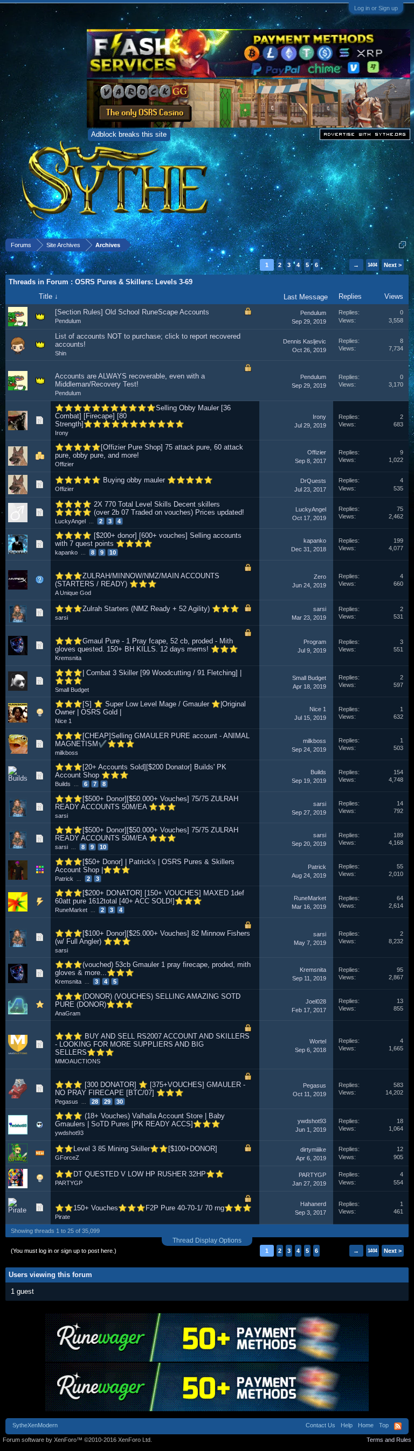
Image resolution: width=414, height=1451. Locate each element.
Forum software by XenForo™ (77, 1439)
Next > (393, 265)
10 (112, 552)
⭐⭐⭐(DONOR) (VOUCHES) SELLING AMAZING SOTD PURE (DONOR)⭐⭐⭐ (147, 1000)
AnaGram (67, 1013)
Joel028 (316, 1001)
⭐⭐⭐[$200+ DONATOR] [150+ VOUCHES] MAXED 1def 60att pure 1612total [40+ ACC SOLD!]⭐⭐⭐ (149, 897)
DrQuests (313, 481)
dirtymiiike (313, 1149)
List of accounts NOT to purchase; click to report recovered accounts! (147, 340)
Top (384, 1425)
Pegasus (66, 1101)
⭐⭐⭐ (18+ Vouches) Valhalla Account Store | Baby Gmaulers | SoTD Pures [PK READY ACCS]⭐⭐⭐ (140, 1120)
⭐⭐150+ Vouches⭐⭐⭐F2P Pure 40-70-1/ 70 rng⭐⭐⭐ (153, 1208)
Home (366, 1425)
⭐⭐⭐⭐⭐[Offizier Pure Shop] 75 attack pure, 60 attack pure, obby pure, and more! (149, 451)
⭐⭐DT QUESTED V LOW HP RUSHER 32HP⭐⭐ (139, 1174)
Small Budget (72, 689)
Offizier (64, 464)
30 (119, 1101)
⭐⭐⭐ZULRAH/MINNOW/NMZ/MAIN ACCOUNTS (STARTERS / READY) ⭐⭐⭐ (137, 580)
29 (107, 1101)
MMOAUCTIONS (77, 1061)
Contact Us (320, 1425)
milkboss (66, 752)
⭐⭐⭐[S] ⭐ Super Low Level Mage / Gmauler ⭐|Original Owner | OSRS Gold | (150, 708)
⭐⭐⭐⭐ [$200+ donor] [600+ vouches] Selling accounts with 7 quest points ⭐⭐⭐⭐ (148, 539)
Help (347, 1425)
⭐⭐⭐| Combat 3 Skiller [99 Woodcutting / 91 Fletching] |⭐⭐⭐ (148, 677)
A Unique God (73, 593)
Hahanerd (313, 1204)
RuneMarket (71, 910)
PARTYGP (68, 1183)
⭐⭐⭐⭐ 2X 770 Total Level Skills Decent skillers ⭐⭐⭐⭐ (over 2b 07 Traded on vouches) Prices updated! (149, 508)
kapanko (66, 552)
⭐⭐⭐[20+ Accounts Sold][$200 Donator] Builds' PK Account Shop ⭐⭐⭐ (140, 771)
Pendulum (68, 321)
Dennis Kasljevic (304, 341)
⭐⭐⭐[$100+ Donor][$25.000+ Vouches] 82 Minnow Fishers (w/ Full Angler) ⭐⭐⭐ (152, 937)
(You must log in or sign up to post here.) (63, 1250)
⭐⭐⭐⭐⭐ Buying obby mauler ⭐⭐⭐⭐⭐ (134, 480)
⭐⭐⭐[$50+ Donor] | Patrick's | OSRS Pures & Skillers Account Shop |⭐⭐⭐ (144, 866)
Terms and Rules (389, 1439)
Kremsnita (68, 658)
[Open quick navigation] (402, 244)
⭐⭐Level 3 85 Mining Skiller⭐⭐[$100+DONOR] (136, 1149)
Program (314, 642)
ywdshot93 (69, 1133)
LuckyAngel (70, 521)
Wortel (317, 1041)
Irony (61, 433)
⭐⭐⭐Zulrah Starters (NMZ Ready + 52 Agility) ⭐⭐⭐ (147, 609)
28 (95, 1101)
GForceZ (67, 1157)
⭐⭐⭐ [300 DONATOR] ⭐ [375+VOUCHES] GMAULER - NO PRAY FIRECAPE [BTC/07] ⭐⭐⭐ (150, 1089)
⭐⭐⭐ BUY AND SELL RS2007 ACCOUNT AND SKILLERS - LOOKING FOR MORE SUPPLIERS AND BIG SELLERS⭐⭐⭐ (152, 1044)
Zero (320, 576)
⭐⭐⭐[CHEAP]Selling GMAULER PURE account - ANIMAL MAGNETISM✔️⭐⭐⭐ (152, 740)
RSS (398, 1426)
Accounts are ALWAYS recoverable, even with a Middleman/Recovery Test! (130, 380)
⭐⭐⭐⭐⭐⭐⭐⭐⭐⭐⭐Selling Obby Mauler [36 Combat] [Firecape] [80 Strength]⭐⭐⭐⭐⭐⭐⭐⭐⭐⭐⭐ (143, 416)
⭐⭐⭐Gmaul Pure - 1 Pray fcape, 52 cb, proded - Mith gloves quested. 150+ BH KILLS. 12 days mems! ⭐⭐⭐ (146, 645)
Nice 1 (63, 721)
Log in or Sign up (376, 8)
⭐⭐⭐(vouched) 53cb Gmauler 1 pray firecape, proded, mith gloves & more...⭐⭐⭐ (153, 969)
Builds (63, 784)
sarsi (61, 617)
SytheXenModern (35, 1425)
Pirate (62, 1217)
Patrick (64, 878)
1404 (372, 265)
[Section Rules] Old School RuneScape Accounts (132, 312)
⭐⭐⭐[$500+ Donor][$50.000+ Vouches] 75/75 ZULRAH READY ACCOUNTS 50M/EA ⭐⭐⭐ (146, 803)
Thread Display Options (207, 1240)
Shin (60, 353)
